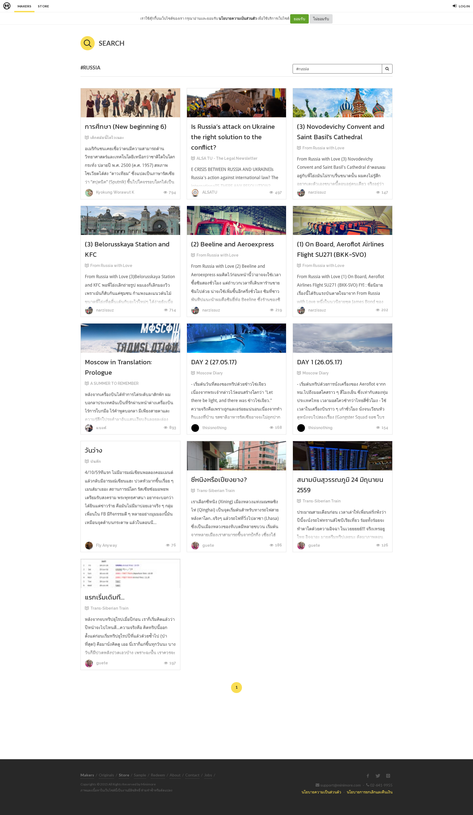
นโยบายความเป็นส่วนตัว (238, 18)
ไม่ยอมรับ (321, 18)
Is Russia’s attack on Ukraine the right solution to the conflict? (233, 137)
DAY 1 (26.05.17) (319, 362)
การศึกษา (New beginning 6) (125, 126)
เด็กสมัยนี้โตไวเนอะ (107, 137)
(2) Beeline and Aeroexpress (232, 244)
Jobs (208, 775)
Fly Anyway (106, 545)
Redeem (158, 775)
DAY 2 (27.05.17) (214, 362)
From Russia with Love (323, 148)
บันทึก (95, 461)
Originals (106, 775)
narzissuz (316, 192)
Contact (192, 775)
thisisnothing (214, 428)
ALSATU (209, 192)
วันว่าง (93, 450)
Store (43, 6)
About (175, 775)
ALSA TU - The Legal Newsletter (227, 158)
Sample (140, 775)
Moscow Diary (210, 373)
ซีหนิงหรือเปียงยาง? (219, 479)
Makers (24, 6)
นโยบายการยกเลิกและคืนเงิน (370, 792)
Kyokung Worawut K (114, 192)
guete (207, 545)
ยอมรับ (299, 18)
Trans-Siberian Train (216, 490)
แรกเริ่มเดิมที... (105, 597)
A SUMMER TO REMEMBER (114, 383)
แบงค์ (100, 428)
